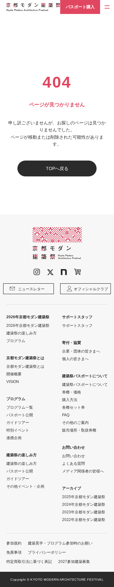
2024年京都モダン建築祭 (83, 504)
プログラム (15, 341)
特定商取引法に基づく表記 (29, 561)
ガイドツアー (17, 422)
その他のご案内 (75, 422)
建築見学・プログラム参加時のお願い (60, 543)
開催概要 (14, 374)
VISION (12, 381)
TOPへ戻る (57, 168)
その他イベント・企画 (25, 486)
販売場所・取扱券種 (79, 430)
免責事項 (14, 552)
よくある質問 (73, 463)
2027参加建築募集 (74, 561)
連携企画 (14, 438)
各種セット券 (73, 407)
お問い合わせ (73, 456)
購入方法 (69, 400)
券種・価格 (71, 392)
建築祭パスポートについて (85, 384)
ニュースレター (31, 289)
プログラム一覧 (19, 407)
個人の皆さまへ (75, 359)
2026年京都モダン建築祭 (27, 325)
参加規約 (14, 543)
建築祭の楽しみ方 (21, 333)
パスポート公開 (19, 415)
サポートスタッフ (77, 325)
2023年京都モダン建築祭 (83, 512)
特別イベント (17, 430)
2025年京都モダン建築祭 (83, 497)
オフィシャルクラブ (91, 289)
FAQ (65, 415)
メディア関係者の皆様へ (83, 471)
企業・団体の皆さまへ (81, 351)
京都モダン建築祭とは (25, 366)
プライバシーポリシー (47, 552)
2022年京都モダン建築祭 (83, 520)
